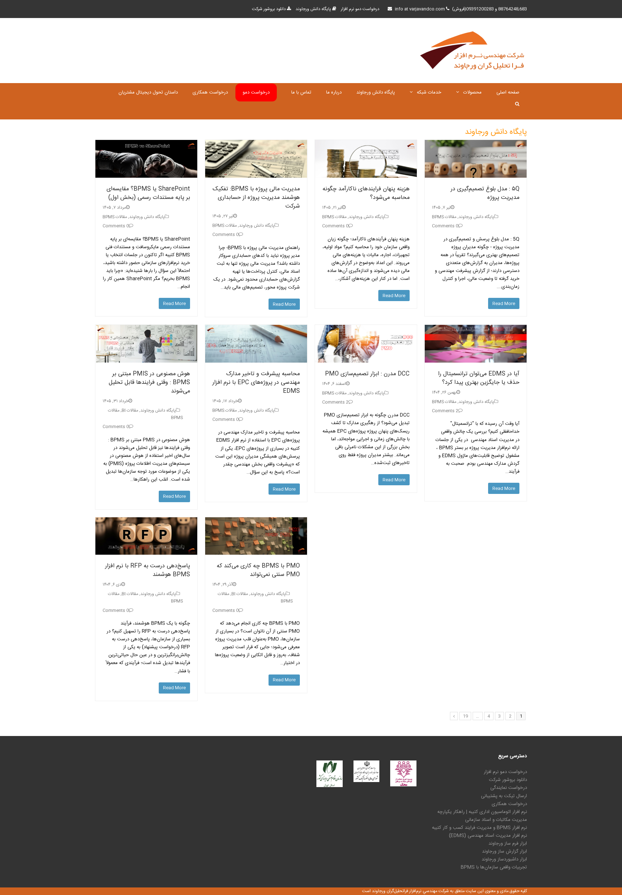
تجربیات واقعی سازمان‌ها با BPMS (494, 867)
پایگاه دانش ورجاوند (313, 9)
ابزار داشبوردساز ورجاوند (504, 859)
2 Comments (335, 402)
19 (465, 716)
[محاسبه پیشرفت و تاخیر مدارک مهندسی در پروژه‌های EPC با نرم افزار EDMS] (256, 344)
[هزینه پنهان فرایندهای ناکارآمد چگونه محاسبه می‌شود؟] (366, 159)
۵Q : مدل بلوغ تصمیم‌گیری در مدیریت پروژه (485, 193)
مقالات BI (130, 410)
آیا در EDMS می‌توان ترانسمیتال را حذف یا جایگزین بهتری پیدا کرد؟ (478, 378)
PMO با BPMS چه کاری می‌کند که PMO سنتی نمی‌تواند (258, 570)
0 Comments (116, 226)
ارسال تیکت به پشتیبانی (504, 796)
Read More (174, 303)
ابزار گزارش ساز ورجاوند (504, 851)
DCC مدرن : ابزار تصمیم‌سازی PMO (367, 374)
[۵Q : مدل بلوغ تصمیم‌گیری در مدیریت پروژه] (476, 159)
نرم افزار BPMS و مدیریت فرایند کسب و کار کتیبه (479, 828)
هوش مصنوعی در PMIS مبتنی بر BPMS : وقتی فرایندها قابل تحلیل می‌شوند (149, 382)
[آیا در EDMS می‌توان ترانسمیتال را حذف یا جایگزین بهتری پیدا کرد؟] (476, 344)
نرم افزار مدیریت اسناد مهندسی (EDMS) (488, 836)
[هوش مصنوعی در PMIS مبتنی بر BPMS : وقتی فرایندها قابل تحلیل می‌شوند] (146, 344)
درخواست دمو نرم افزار (360, 9)
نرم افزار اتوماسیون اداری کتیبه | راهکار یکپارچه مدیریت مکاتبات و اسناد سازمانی (482, 816)
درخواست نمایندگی (508, 788)
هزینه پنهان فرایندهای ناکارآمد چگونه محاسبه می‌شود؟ (366, 193)
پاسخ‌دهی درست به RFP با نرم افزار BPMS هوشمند (147, 570)
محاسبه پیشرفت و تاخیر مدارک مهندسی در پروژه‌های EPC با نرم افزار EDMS (256, 382)
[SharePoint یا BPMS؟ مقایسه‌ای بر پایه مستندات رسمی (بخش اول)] (146, 159)
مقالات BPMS (115, 217)
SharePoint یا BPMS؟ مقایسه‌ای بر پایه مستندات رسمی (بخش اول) (148, 193)
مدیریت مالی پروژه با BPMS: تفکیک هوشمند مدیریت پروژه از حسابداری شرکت (256, 197)
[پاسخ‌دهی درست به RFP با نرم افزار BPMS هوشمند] (146, 536)
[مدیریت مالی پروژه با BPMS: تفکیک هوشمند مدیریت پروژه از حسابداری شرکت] (256, 159)
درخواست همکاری (509, 804)
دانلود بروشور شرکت (269, 9)
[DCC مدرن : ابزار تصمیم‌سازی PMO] (366, 344)
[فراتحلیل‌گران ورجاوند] (473, 50)
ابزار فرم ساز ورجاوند (507, 844)
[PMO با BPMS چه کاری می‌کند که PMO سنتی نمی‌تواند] (256, 536)
